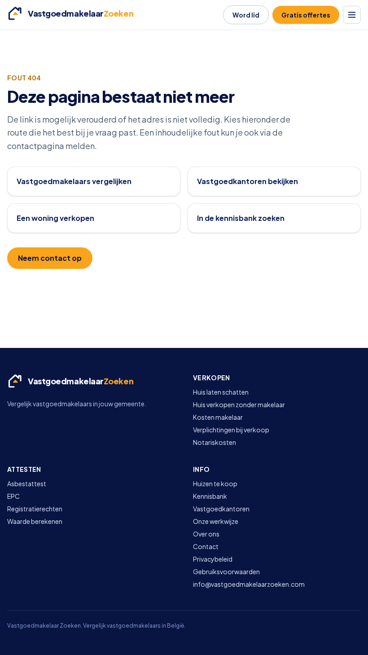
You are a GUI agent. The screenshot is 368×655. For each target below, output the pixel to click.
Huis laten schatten (221, 392)
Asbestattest (26, 483)
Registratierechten (34, 509)
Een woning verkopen (55, 218)
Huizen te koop (215, 483)
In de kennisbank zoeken (241, 218)
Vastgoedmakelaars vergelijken (74, 181)
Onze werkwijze (215, 521)
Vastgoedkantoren (221, 509)
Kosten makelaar (218, 417)
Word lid (245, 15)
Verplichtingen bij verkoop (231, 430)
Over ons (206, 534)
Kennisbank (210, 496)
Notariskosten (214, 442)
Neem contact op (50, 258)
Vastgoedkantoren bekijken (247, 181)
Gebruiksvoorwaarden (226, 571)
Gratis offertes (305, 15)
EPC (13, 496)
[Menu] (352, 15)
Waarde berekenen (34, 521)
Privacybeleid (212, 559)
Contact (206, 546)
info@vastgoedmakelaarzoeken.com (249, 584)
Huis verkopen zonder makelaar (239, 404)
